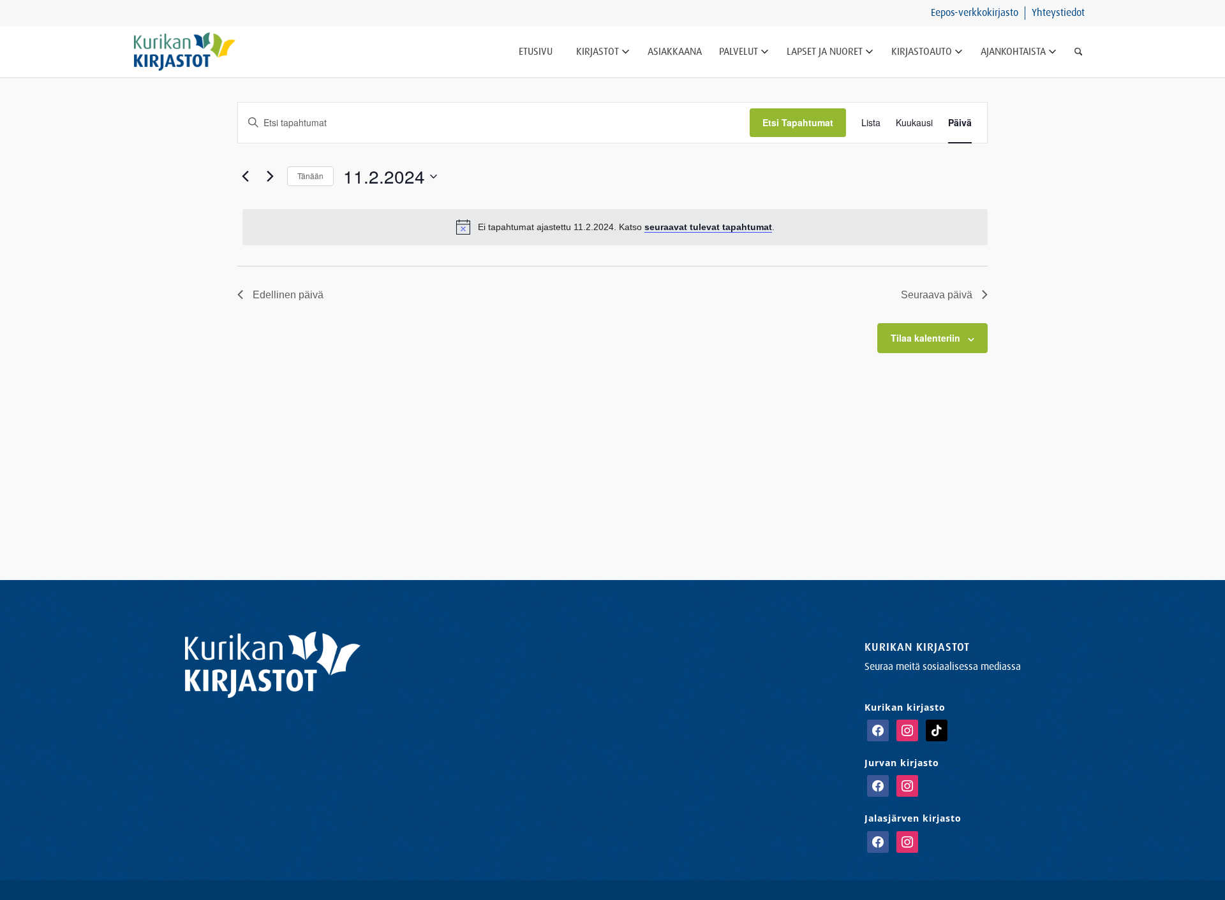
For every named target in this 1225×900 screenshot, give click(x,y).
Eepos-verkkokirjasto (974, 12)
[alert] (615, 227)
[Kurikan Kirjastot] (184, 51)
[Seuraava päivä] (270, 176)
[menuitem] (974, 13)
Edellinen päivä (288, 294)
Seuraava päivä (936, 294)
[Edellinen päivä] (245, 176)
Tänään (310, 175)
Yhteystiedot (1058, 12)
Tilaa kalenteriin (925, 337)
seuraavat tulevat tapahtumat (708, 227)
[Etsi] (1078, 51)
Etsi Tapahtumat (797, 122)
